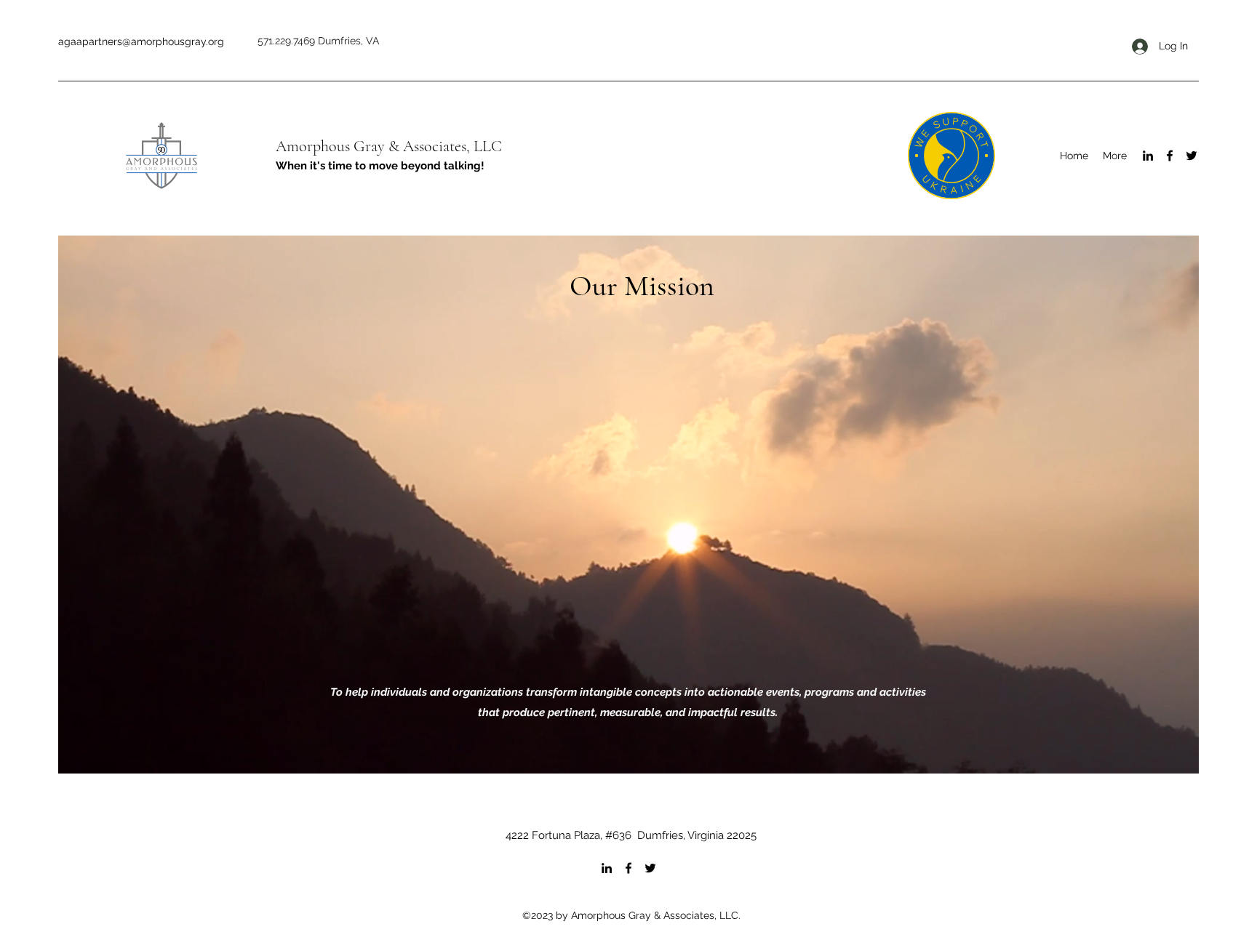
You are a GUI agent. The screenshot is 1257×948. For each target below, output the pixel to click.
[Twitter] (1191, 155)
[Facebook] (1169, 155)
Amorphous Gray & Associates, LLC (389, 146)
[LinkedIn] (1148, 155)
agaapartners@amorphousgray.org (141, 41)
